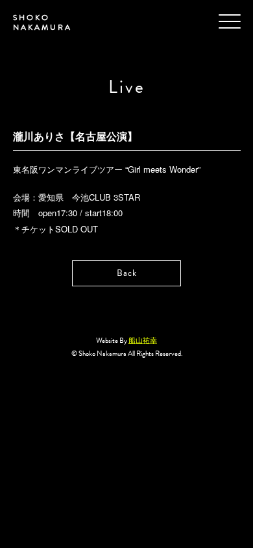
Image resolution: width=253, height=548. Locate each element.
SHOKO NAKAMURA (42, 22)
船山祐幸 (142, 340)
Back (127, 273)
